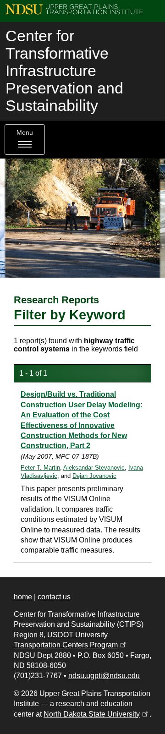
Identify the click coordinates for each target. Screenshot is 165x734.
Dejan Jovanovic (94, 475)
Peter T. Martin (40, 467)
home (23, 597)
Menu (24, 132)
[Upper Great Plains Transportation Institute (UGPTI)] (74, 9)
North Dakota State (96, 714)
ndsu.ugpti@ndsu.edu (104, 675)
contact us (54, 597)
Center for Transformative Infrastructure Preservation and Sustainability (64, 70)
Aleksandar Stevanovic (94, 467)
